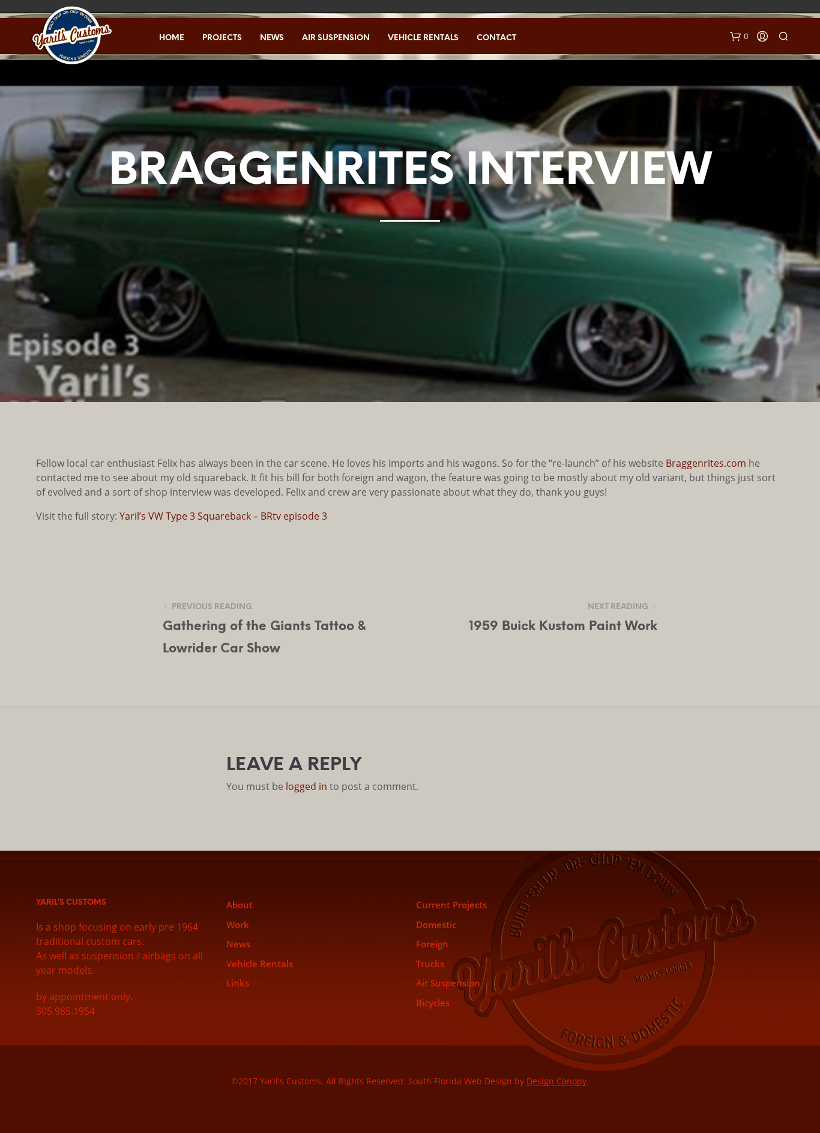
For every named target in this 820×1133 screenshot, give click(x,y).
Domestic (436, 925)
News (272, 38)
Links (237, 983)
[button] (739, 37)
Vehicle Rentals (423, 38)
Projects (222, 38)
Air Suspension (336, 38)
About (239, 905)
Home (171, 38)
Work (237, 925)
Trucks (430, 964)
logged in (306, 786)
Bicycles (433, 1003)
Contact (496, 38)
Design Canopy (556, 1081)
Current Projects (451, 905)
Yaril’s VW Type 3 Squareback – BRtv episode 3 (223, 516)
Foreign (432, 944)
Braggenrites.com (706, 463)
